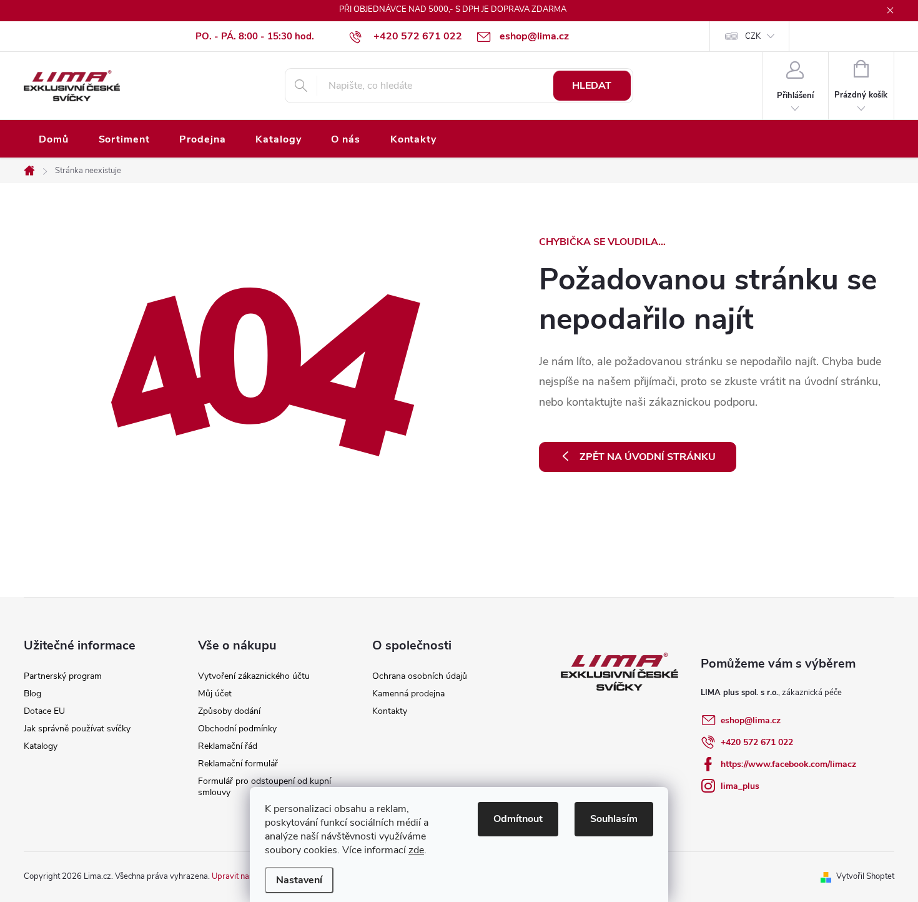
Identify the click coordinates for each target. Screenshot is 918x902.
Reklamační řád (227, 746)
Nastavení (299, 880)
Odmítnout (518, 819)
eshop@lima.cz (751, 720)
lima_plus (740, 786)
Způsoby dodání (229, 711)
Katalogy (40, 746)
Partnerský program (63, 676)
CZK (753, 36)
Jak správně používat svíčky (77, 728)
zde (416, 850)
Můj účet (215, 693)
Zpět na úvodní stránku (648, 457)
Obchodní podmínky (237, 728)
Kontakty (389, 711)
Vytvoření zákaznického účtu (254, 676)
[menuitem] (54, 139)
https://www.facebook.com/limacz (788, 764)
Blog (32, 693)
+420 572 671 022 (757, 742)
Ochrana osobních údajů (419, 676)
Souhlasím (614, 819)
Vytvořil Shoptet (865, 876)
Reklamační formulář (238, 763)
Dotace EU (44, 711)
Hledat (591, 86)
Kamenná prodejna (408, 693)
